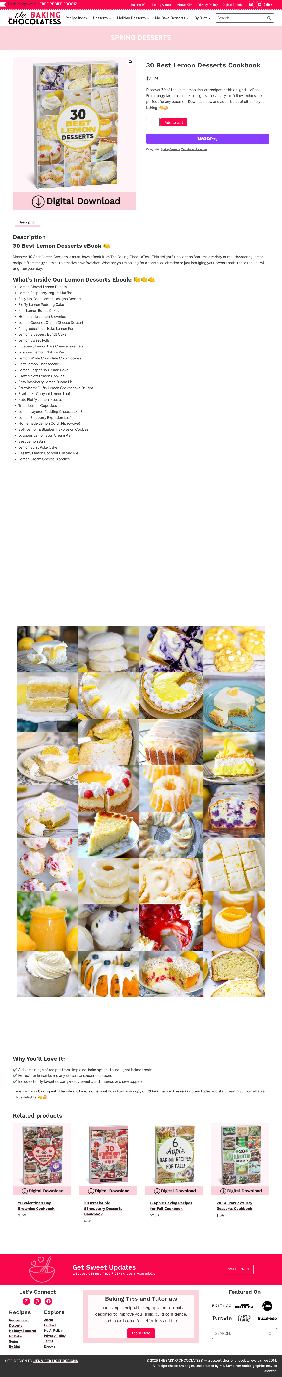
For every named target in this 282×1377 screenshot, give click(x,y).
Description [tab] (27, 222)
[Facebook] (268, 4)
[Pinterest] (259, 4)
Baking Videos (161, 5)
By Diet (14, 1347)
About (48, 1320)
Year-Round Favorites (194, 149)
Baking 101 (139, 5)
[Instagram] (251, 4)
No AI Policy (53, 1330)
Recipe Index (76, 18)
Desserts (15, 1326)
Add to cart (174, 122)
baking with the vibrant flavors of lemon (72, 1091)
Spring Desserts (141, 37)
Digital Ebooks (232, 5)
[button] (130, 62)
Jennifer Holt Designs (55, 1361)
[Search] (270, 1333)
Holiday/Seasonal (22, 1331)
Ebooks (49, 1346)
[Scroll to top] (277, 1362)
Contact (50, 1325)
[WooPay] (207, 139)
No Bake (15, 1336)
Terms (48, 1341)
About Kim (185, 5)
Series (13, 1341)
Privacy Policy (207, 5)
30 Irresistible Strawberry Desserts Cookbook (103, 1208)
